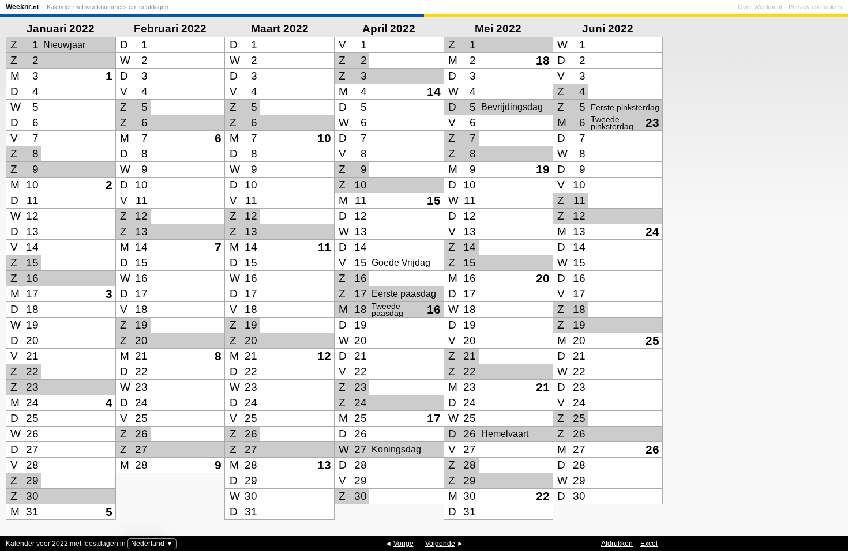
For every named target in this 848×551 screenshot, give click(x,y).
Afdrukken (617, 543)
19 (543, 169)
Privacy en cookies (815, 6)
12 (324, 356)
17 (434, 418)
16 (434, 309)
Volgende (440, 543)
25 (652, 340)
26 (652, 449)
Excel (649, 543)
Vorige (403, 543)
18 (543, 60)
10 (324, 138)
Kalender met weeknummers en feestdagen (107, 6)
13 (324, 464)
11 (324, 247)
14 (434, 91)
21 (543, 387)
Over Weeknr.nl (760, 6)
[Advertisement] (755, 210)
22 (543, 496)
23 (652, 122)
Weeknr (22, 7)
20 (543, 278)
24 (652, 231)
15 (434, 200)
